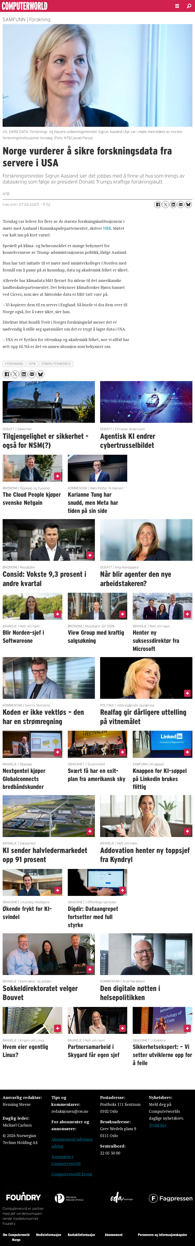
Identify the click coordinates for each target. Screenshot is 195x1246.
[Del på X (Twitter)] (165, 204)
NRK (107, 228)
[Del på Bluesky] (188, 204)
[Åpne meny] (177, 6)
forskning (14, 364)
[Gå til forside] (84, 6)
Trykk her (157, 1125)
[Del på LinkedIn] (173, 204)
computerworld (56, 364)
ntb (32, 364)
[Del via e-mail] (180, 204)
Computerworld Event (71, 1174)
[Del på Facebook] (157, 204)
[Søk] (189, 6)
